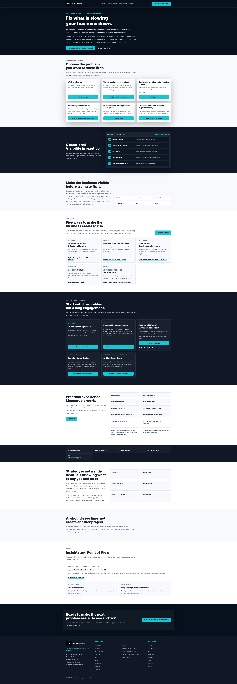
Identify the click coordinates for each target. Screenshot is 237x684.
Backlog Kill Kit (125, 645)
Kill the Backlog (83, 97)
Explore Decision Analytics (76, 282)
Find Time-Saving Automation (118, 97)
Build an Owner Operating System (83, 118)
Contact (130, 3)
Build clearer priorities (83, 347)
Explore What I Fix (104, 48)
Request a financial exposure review (118, 347)
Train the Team (118, 118)
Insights (125, 3)
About (120, 3)
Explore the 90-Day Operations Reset (151, 348)
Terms (150, 666)
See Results (71, 418)
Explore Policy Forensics (154, 118)
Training (97, 654)
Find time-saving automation (118, 373)
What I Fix (103, 3)
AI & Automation (100, 651)
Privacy (150, 663)
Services (110, 3)
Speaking (98, 663)
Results (115, 3)
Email (149, 660)
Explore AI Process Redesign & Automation (117, 282)
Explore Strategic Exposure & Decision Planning (80, 258)
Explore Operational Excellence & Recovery (153, 259)
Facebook (151, 654)
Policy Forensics (126, 657)
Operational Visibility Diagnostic (131, 654)
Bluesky (150, 657)
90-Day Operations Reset (129, 648)
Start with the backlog (154, 343)
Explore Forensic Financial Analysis (114, 259)
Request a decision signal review (83, 373)
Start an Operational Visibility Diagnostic (80, 48)
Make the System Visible (161, 3)
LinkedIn (150, 648)
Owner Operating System (129, 651)
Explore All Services (163, 232)
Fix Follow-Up (154, 97)
